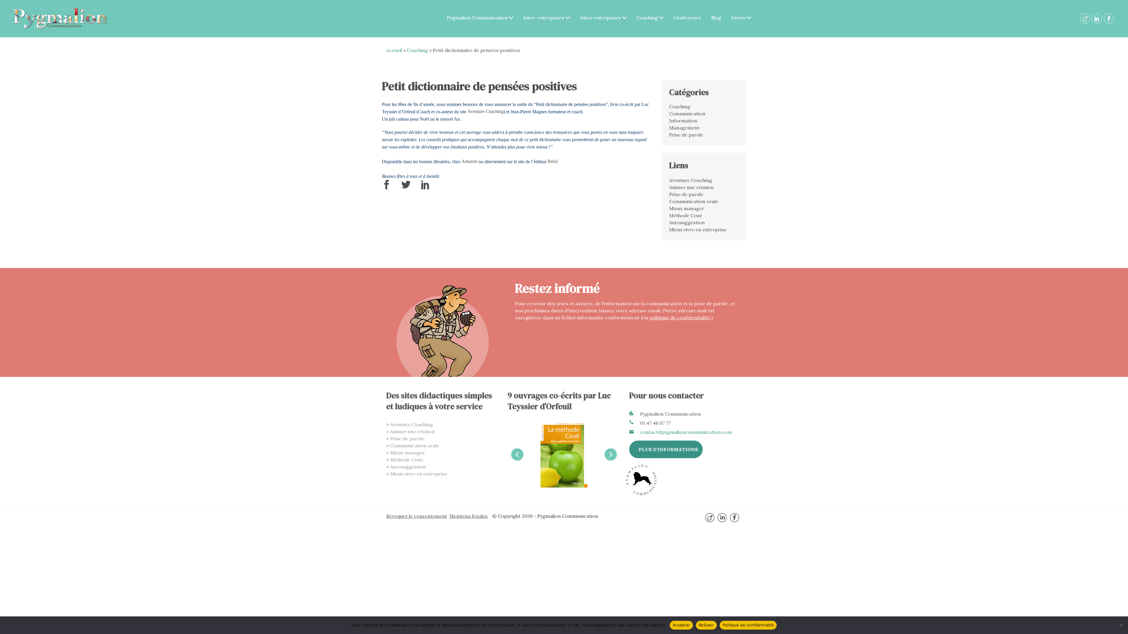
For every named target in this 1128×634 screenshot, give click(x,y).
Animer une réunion (691, 187)
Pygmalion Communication (478, 18)
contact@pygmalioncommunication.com (686, 432)
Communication (687, 114)
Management (684, 128)
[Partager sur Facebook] (386, 187)
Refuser (706, 625)
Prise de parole (686, 135)
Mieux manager (686, 208)
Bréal (553, 161)
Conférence (687, 18)
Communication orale (693, 201)
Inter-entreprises (544, 18)
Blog (716, 18)
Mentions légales (468, 516)
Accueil (394, 50)
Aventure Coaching (485, 111)
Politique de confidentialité (748, 625)
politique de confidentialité (679, 318)
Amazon (469, 161)
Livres (738, 18)
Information (683, 121)
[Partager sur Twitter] (406, 187)
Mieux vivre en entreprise (697, 229)
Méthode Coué (685, 215)
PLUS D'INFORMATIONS (668, 449)
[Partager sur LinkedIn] (425, 187)
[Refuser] (1121, 625)
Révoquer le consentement (416, 516)
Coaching (648, 18)
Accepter (681, 625)
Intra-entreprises (601, 18)
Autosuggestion (687, 222)
